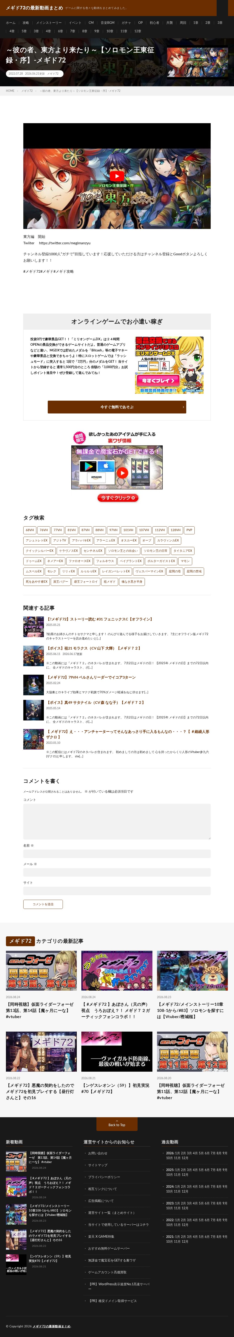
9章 (96, 31)
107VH (144, 530)
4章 (12, 31)
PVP (189, 530)
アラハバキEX (81, 540)
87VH (86, 530)
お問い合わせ (97, 1153)
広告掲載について (101, 1201)
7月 (213, 1153)
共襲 (169, 22)
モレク (51, 571)
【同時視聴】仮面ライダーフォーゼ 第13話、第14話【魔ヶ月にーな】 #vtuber (41, 1011)
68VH (30, 530)
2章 (207, 22)
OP (140, 22)
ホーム (11, 22)
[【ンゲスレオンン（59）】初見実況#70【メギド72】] (16, 1264)
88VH (100, 530)
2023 (169, 1203)
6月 (207, 1153)
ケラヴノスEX (68, 550)
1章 (195, 22)
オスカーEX (128, 540)
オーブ (146, 540)
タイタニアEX (182, 550)
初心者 (154, 22)
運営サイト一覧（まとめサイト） (112, 1213)
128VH (176, 530)
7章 (72, 31)
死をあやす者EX (36, 581)
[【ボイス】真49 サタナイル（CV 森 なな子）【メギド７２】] (33, 710)
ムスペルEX (33, 571)
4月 (195, 1153)
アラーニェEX (105, 540)
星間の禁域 (194, 571)
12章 (137, 31)
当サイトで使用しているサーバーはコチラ (118, 1224)
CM (91, 22)
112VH (160, 530)
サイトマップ (97, 1165)
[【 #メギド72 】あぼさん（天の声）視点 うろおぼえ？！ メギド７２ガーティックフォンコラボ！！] (16, 1186)
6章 (60, 31)
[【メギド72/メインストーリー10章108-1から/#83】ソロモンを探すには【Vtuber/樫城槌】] (16, 1214)
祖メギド (110, 581)
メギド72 (52, 73)
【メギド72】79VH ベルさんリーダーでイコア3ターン (91, 677)
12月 (185, 1175)
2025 (169, 1170)
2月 (183, 1153)
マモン (185, 561)
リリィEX (68, 571)
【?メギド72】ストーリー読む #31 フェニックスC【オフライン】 (100, 619)
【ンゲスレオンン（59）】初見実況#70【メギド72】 (115, 1089)
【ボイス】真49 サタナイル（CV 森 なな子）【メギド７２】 (96, 702)
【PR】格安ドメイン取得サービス (112, 1301)
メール (30, 864)
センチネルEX (93, 550)
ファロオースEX (79, 561)
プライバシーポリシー (104, 1177)
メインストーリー (49, 22)
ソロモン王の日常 (156, 550)
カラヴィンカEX (168, 540)
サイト (28, 882)
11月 (177, 1175)
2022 (169, 1220)
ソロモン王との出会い (123, 550)
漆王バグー (60, 581)
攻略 (26, 22)
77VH (58, 530)
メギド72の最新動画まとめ (52, 1326)
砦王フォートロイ (86, 581)
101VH (128, 530)
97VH (113, 530)
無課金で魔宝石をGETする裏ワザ (112, 1260)
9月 (225, 1170)
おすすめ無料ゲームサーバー (109, 1248)
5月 (201, 1153)
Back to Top (117, 1125)
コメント (29, 800)
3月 (189, 1153)
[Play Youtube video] (117, 176)
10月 (169, 1175)
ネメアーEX (55, 561)
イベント (75, 22)
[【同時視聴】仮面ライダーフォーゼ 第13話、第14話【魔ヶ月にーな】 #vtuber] (16, 1161)
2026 (169, 1153)
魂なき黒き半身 (132, 581)
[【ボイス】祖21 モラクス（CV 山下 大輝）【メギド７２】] (33, 656)
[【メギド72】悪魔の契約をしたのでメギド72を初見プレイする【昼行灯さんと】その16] (16, 1239)
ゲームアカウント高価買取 (107, 1272)
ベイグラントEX (130, 561)
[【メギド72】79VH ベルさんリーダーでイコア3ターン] (33, 685)
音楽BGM (107, 22)
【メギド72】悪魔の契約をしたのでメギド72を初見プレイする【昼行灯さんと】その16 (40, 1092)
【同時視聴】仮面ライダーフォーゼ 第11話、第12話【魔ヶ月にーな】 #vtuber (192, 1092)
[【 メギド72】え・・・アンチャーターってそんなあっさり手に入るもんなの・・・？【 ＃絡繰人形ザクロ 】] (33, 739)
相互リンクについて (102, 1189)
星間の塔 (175, 571)
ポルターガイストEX (161, 561)
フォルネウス (105, 561)
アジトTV (59, 540)
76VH (44, 530)
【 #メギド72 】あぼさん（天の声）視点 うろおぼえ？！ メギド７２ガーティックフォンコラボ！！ (115, 1011)
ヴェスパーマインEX (149, 571)
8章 (84, 31)
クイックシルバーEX (39, 550)
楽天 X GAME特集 (101, 1236)
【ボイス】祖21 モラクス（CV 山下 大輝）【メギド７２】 (94, 648)
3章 (220, 22)
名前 (28, 845)
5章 (24, 31)
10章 (109, 31)
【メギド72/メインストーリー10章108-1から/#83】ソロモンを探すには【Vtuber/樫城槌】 (190, 1011)
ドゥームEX (33, 561)
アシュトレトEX (36, 540)
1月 (177, 1153)
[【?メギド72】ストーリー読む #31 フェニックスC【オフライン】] (33, 627)
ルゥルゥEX (88, 571)
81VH (72, 530)
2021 (169, 1237)
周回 (183, 22)
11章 (123, 31)
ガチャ (126, 22)
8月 (219, 1153)
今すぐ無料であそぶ (117, 407)
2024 (169, 1186)
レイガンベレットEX (116, 571)
